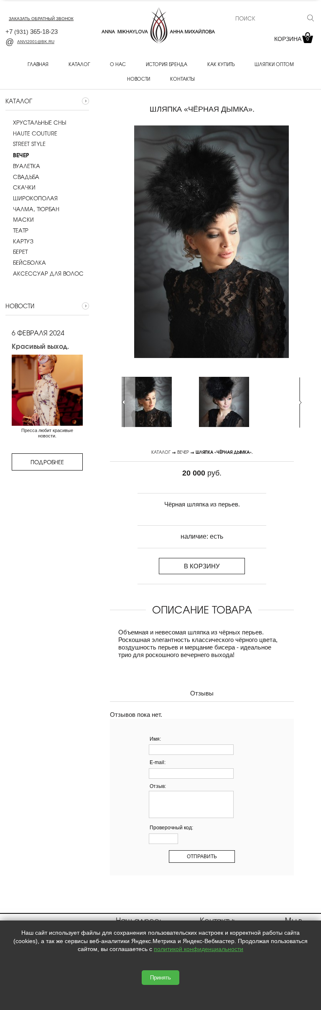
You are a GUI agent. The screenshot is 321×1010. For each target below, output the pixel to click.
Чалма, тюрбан (36, 209)
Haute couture (35, 133)
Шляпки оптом (274, 64)
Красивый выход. (40, 345)
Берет (20, 252)
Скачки (24, 187)
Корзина (291, 39)
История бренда (166, 64)
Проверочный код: (171, 828)
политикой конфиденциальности (198, 949)
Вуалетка (26, 166)
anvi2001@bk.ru (35, 41)
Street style (29, 144)
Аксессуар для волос (48, 273)
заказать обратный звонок (41, 18)
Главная (38, 64)
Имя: (155, 739)
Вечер (183, 452)
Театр (20, 230)
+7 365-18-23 (31, 31)
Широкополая (35, 198)
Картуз (23, 241)
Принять (160, 977)
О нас (118, 64)
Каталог (79, 64)
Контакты (182, 78)
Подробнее (47, 462)
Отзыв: (158, 786)
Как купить (220, 64)
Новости (138, 78)
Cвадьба (26, 177)
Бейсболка (29, 262)
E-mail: (158, 762)
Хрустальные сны (39, 122)
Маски (23, 219)
